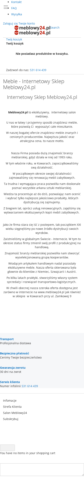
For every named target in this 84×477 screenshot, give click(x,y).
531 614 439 (38, 70)
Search (55, 27)
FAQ (14, 8)
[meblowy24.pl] (32, 30)
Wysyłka (16, 14)
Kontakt (16, 2)
